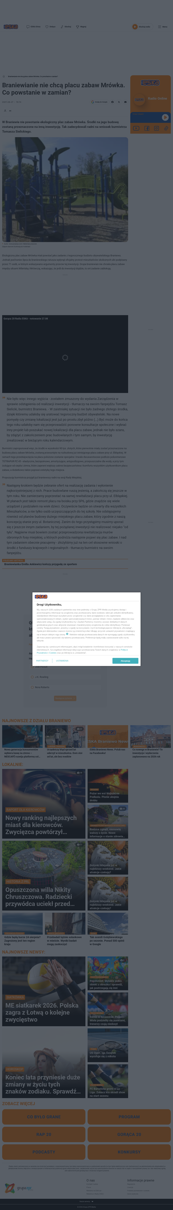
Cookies (52, 653)
